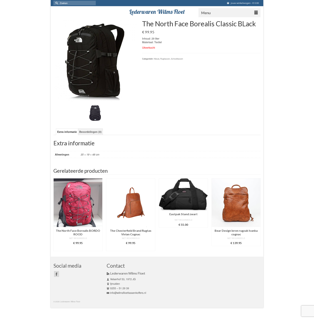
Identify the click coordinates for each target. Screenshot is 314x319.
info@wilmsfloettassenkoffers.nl (128, 293)
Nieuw (156, 58)
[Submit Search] (56, 3)
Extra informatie (67, 132)
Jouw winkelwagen (244, 3)
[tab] (67, 131)
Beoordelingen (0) (90, 132)
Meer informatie (78, 248)
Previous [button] (56, 214)
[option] (78, 214)
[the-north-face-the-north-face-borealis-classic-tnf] (95, 61)
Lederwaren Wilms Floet (157, 11)
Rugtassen (165, 58)
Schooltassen (177, 58)
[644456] (95, 112)
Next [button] (257, 214)
